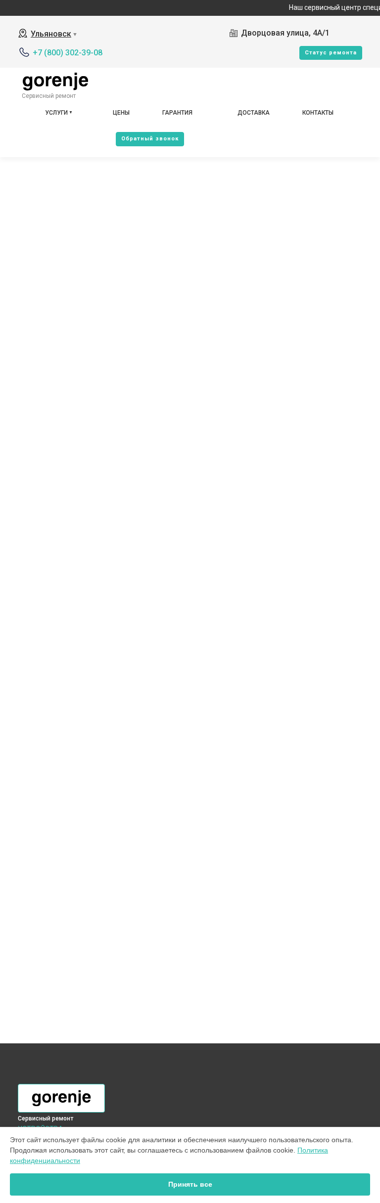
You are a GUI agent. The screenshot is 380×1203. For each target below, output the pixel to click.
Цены (121, 112)
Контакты (317, 112)
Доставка (254, 112)
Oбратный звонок (150, 138)
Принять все (190, 1184)
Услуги (56, 112)
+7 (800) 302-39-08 (67, 52)
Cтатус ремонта (331, 52)
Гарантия (177, 112)
